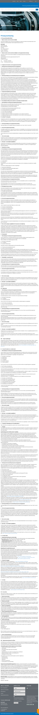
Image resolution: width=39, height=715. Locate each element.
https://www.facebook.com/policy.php (24, 556)
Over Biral (14, 1)
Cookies (36, 713)
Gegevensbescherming (8, 31)
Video (21, 1)
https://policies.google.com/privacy (24, 558)
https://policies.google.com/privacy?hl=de (9, 533)
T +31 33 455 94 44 (4, 709)
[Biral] (5, 5)
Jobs (17, 1)
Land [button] (32, 1)
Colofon (2, 693)
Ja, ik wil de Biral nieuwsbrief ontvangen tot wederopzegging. (19, 698)
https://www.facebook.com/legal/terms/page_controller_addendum (12, 565)
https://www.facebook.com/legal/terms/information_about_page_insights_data (15, 571)
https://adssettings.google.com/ (25, 499)
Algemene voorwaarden (4, 689)
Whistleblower (3, 691)
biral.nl (2, 31)
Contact (24, 1)
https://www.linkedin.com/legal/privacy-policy (27, 557)
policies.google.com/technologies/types (18, 589)
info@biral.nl (3, 710)
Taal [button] (36, 1)
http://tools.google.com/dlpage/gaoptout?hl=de (15, 496)
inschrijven (16, 702)
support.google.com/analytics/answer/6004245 (21, 501)
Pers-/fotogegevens (4, 687)
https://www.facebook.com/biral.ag (21, 561)
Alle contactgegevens (4, 707)
